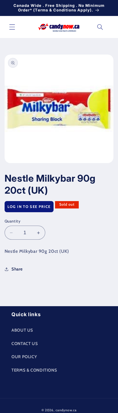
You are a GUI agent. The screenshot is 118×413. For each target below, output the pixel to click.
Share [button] (17, 269)
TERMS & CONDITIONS (34, 370)
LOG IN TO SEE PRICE (29, 206)
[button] (12, 26)
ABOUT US (22, 330)
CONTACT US (24, 343)
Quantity (12, 221)
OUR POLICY (24, 356)
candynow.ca (66, 410)
